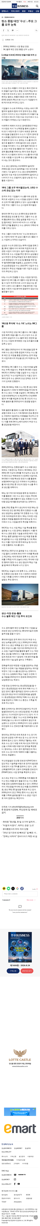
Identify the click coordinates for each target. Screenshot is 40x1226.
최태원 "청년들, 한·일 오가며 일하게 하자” (21, 822)
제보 (24, 1)
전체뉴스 (5, 11)
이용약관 (30, 1156)
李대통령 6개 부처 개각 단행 (15, 829)
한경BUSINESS (9, 17)
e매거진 (30, 1)
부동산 (30, 11)
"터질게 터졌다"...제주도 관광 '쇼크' (18, 825)
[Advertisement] (20, 1012)
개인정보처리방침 (8, 1160)
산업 (37, 11)
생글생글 (29, 1198)
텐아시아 (17, 1198)
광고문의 (22, 1156)
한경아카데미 (6, 1198)
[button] (36, 1)
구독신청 (13, 971)
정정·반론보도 (6, 1163)
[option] (20, 1058)
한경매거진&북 (6, 1)
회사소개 (5, 1156)
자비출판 (19, 1)
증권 (23, 11)
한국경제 (5, 1195)
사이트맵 (25, 1163)
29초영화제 (18, 1202)
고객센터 (17, 1163)
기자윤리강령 (20, 1160)
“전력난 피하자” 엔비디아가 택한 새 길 (20, 836)
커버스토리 (15, 11)
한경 (7, 1148)
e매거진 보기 (27, 971)
